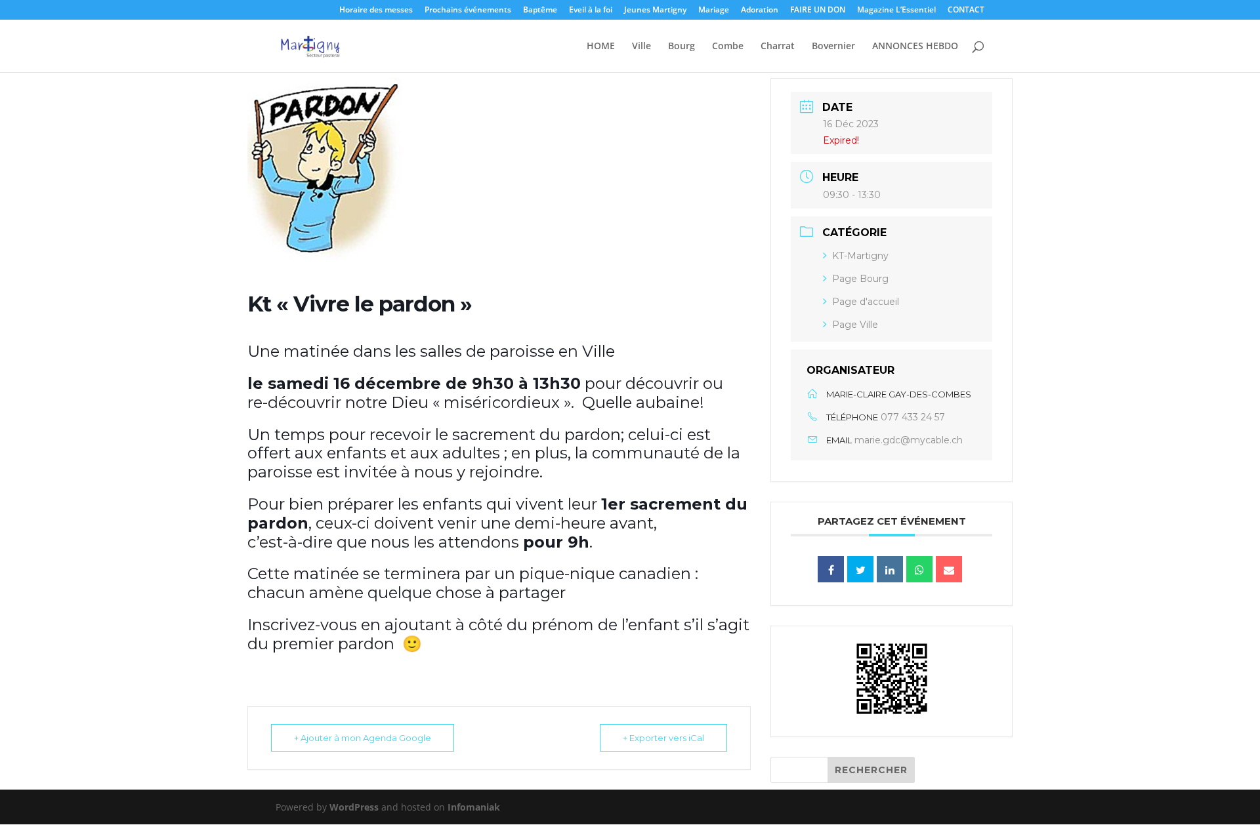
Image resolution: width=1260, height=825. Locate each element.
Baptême (540, 10)
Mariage (713, 10)
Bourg (681, 46)
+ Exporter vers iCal (663, 738)
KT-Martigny (860, 256)
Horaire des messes (376, 10)
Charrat (778, 46)
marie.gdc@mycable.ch (908, 440)
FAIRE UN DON (817, 10)
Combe (728, 46)
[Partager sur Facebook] (831, 569)
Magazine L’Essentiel (896, 10)
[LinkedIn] (890, 569)
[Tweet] (860, 569)
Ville (641, 46)
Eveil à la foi (590, 10)
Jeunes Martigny (655, 10)
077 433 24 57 (913, 417)
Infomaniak (474, 807)
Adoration (759, 10)
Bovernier (833, 46)
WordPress (354, 807)
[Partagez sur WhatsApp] (919, 569)
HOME (601, 46)
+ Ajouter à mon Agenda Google (362, 738)
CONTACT (966, 10)
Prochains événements (468, 10)
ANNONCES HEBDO (915, 46)
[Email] (949, 569)
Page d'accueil (865, 302)
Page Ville (855, 325)
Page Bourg (860, 279)
